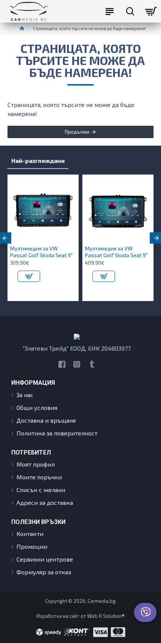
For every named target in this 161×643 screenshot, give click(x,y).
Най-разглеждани (38, 160)
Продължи (77, 132)
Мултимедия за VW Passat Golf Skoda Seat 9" (41, 251)
